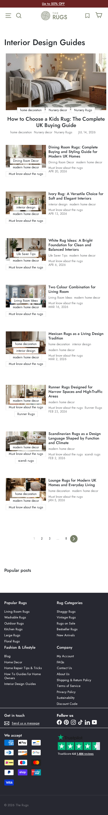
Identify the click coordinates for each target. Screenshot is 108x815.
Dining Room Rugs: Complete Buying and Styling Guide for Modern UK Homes (73, 152)
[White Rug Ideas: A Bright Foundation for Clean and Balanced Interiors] (26, 249)
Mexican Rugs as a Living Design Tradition (75, 335)
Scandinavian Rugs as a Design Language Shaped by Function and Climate (74, 438)
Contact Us (64, 668)
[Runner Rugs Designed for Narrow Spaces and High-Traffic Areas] (26, 396)
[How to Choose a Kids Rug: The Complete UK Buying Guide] (56, 81)
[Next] (74, 539)
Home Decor (13, 662)
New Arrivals (66, 635)
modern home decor (89, 162)
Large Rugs (12, 635)
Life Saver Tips (57, 255)
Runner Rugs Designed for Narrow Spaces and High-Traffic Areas (75, 391)
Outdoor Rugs (14, 623)
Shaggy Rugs (66, 611)
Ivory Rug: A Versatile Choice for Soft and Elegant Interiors (75, 196)
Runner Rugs (93, 408)
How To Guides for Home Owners (22, 676)
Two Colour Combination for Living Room (72, 289)
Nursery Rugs (63, 132)
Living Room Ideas (60, 297)
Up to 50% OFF (53, 3)
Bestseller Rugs (67, 629)
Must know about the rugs (65, 168)
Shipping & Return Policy (74, 680)
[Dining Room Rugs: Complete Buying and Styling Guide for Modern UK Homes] (26, 156)
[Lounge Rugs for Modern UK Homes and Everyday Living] (26, 489)
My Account (65, 656)
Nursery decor (43, 132)
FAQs (60, 662)
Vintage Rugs (66, 617)
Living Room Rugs (16, 611)
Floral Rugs (12, 641)
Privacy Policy (66, 691)
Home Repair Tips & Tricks (23, 668)
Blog (7, 656)
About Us (63, 674)
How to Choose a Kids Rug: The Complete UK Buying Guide (56, 122)
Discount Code (67, 703)
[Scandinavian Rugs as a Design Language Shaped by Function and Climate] (26, 442)
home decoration (21, 132)
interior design (58, 204)
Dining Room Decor (61, 162)
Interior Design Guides (20, 683)
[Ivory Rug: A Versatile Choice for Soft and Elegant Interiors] (26, 203)
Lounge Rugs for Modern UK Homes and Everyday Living (72, 482)
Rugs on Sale (66, 623)
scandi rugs (92, 454)
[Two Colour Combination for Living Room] (26, 296)
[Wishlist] (87, 15)
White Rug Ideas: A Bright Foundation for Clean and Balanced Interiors (70, 245)
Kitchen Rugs (13, 629)
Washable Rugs (15, 617)
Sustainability (66, 697)
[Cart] (99, 16)
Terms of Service (68, 685)
